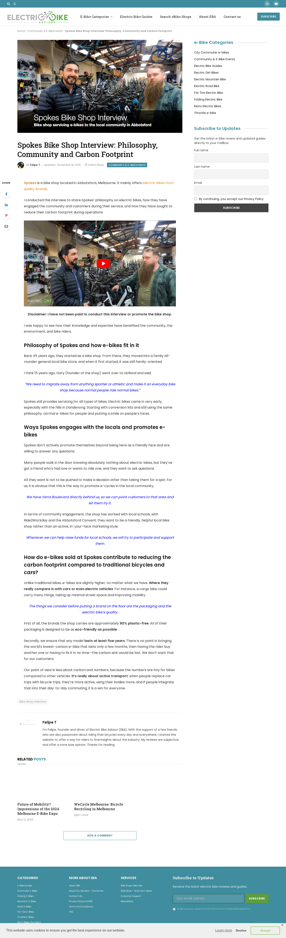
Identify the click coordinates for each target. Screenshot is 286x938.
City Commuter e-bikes (211, 52)
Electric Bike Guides (136, 16)
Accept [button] (265, 930)
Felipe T (35, 165)
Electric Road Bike (206, 86)
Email (198, 183)
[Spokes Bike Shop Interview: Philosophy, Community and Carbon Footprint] (99, 132)
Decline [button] (241, 930)
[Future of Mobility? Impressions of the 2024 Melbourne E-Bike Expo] (43, 784)
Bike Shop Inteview (32, 702)
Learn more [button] (223, 930)
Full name (201, 150)
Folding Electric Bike (208, 99)
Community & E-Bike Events (45, 31)
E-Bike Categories (94, 16)
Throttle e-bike (205, 113)
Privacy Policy (232, 908)
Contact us (232, 16)
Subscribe (268, 16)
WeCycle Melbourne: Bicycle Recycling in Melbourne (98, 806)
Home (21, 31)
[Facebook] (6, 194)
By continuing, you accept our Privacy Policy (231, 199)
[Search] (8, 4)
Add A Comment (100, 835)
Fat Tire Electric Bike (208, 93)
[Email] (6, 226)
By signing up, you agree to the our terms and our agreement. (213, 908)
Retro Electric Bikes (207, 106)
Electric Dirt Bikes (206, 73)
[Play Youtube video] (103, 263)
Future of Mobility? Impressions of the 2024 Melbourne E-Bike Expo (38, 809)
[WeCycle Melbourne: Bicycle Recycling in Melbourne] (99, 784)
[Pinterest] (6, 215)
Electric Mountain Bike (210, 79)
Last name (202, 167)
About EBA (207, 16)
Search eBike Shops (175, 16)
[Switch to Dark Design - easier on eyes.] (14, 3)
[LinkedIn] (6, 205)
